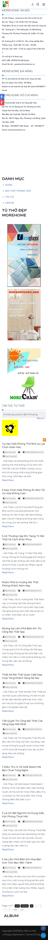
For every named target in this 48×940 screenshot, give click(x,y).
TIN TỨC (9, 197)
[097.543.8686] (43, 935)
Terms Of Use (33, 934)
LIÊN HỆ (9, 203)
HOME (8, 185)
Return (41, 418)
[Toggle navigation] (43, 4)
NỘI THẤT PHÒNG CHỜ (18, 191)
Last (22, 910)
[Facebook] (43, 928)
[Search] (38, 4)
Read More (8, 480)
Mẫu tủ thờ (30, 931)
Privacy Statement (14, 934)
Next (15, 910)
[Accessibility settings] (33, 4)
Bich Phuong (10, 452)
